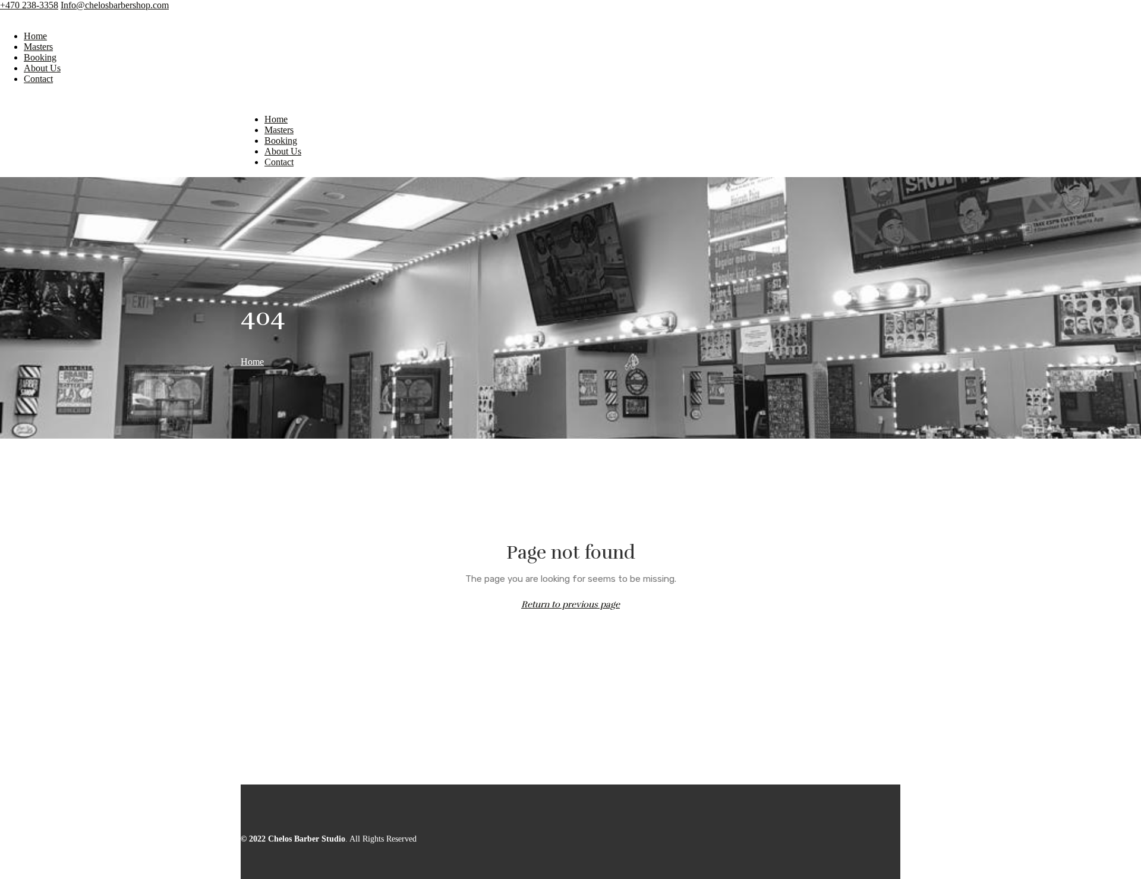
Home (35, 36)
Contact (38, 79)
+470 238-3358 (29, 5)
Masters (38, 47)
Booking (40, 57)
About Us (42, 68)
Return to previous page (570, 604)
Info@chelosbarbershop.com (115, 5)
